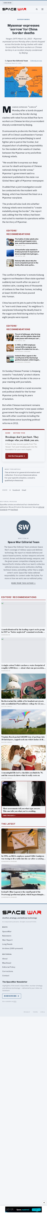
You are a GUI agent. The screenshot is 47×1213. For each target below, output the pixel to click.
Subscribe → (11, 996)
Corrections (7, 971)
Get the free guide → (16, 456)
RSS (15, 1001)
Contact (5, 975)
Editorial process (36, 61)
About (5, 959)
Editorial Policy (8, 967)
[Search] (37, 9)
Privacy (27, 1012)
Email (24, 490)
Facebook (16, 490)
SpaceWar (7, 931)
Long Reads (7, 944)
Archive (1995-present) (12, 948)
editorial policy (36, 578)
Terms (35, 1012)
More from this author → (23, 583)
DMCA (42, 1012)
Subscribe (8, 3)
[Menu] (42, 9)
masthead (14, 510)
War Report (7, 940)
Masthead (6, 963)
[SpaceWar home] (14, 9)
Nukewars (6, 936)
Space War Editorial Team (17, 61)
